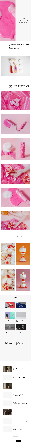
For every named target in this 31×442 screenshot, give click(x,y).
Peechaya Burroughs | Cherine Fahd (20, 321)
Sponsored (15, 393)
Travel (13, 376)
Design (14, 402)
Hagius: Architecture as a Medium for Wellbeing (20, 421)
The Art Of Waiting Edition (20, 310)
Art (13, 367)
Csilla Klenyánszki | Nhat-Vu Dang (15, 355)
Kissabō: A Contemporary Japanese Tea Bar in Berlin (19, 378)
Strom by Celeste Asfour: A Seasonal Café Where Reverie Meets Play (20, 404)
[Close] (29, 440)
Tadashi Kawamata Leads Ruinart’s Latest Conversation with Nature (19, 395)
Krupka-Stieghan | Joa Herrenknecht (8, 332)
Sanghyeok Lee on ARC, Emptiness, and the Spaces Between (20, 412)
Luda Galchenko (10, 237)
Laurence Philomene (19, 83)
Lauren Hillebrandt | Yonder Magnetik (20, 344)
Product (15, 428)
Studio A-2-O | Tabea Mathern (20, 332)
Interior (15, 402)
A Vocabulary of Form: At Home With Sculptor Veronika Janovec (19, 386)
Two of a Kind (23, 18)
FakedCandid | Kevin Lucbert (9, 320)
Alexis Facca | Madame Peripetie (9, 310)
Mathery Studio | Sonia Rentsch (9, 343)
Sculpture (15, 367)
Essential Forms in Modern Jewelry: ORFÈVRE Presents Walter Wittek (19, 430)
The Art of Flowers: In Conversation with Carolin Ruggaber (20, 369)
